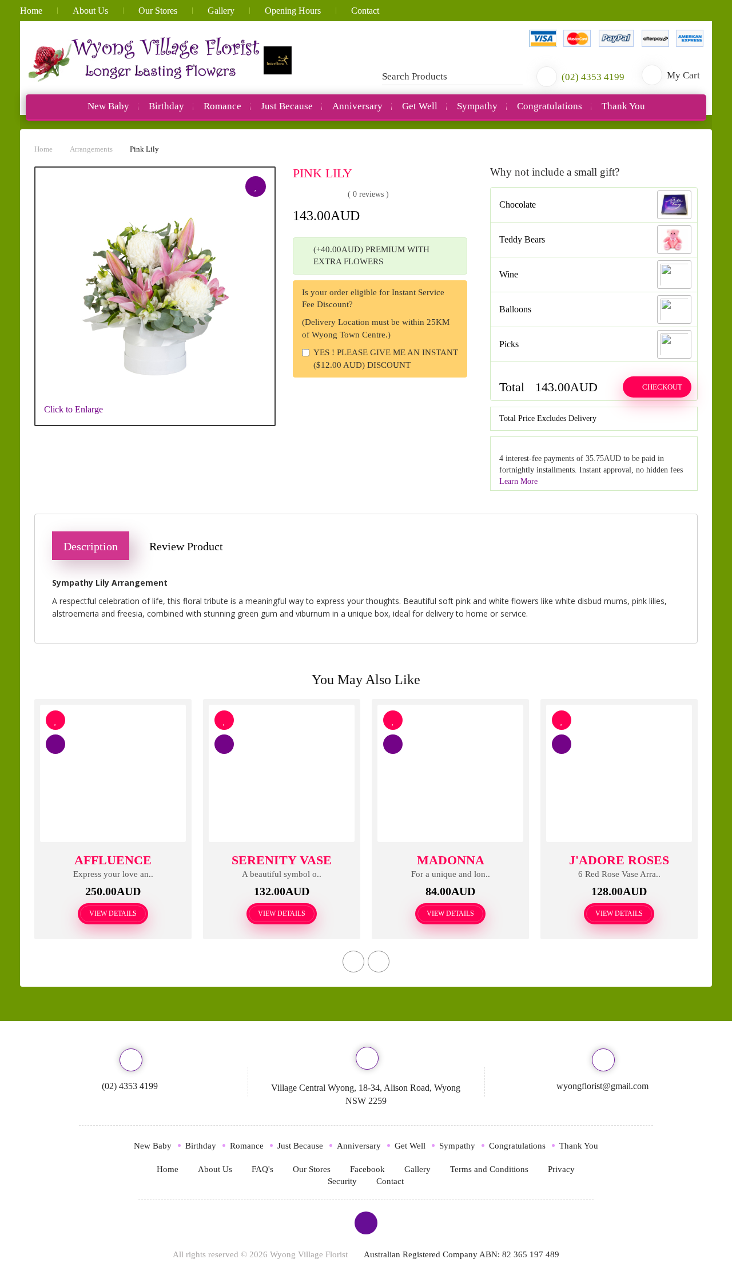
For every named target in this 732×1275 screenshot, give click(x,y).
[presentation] (353, 961)
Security (342, 1181)
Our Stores (157, 10)
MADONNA (450, 860)
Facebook (367, 1169)
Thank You (623, 106)
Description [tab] (90, 546)
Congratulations (549, 106)
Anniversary (357, 106)
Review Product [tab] (186, 546)
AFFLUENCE (113, 860)
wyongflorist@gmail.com (602, 1086)
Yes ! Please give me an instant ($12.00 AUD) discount (385, 358)
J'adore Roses (619, 860)
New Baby (108, 106)
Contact (365, 10)
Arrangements (91, 149)
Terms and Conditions (489, 1169)
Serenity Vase (282, 860)
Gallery (221, 10)
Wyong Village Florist (309, 1254)
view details (113, 913)
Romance (222, 106)
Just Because (287, 106)
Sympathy (477, 106)
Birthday (166, 106)
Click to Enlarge (73, 409)
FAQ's (262, 1169)
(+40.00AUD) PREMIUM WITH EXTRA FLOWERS (371, 255)
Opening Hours (293, 10)
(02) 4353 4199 (130, 1086)
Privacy (561, 1169)
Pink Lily (144, 149)
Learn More (518, 481)
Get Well (419, 106)
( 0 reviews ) (368, 194)
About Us (90, 10)
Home (31, 10)
